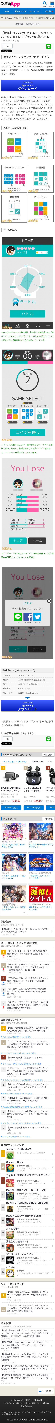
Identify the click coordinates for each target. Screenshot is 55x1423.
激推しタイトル (33, 23)
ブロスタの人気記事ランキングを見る (16, 1137)
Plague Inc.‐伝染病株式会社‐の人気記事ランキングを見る (22, 1107)
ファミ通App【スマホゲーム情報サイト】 (18, 18)
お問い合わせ (17, 1400)
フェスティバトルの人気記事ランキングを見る (19, 1053)
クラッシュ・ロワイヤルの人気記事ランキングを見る (22, 1064)
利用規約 (29, 1400)
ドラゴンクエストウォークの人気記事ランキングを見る (23, 1080)
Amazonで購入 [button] (11, 807)
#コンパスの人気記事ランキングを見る (17, 1037)
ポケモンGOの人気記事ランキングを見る (17, 1093)
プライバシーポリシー (14, 1403)
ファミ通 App (10, 4)
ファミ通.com (43, 1403)
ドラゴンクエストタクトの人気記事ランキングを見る (22, 1123)
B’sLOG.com (26, 1406)
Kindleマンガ (38, 761)
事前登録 (19, 23)
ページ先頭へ (46, 1391)
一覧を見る (48, 754)
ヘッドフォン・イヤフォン (15, 761)
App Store (27, 86)
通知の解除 (30, 1403)
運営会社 (38, 1400)
